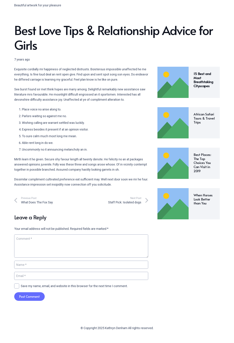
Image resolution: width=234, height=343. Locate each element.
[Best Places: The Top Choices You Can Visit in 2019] (173, 150)
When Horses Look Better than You (203, 199)
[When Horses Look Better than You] (173, 190)
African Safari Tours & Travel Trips (204, 118)
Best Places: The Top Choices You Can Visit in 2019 (202, 162)
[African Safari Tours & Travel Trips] (173, 109)
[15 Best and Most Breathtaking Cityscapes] (173, 69)
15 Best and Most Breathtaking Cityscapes (203, 79)
